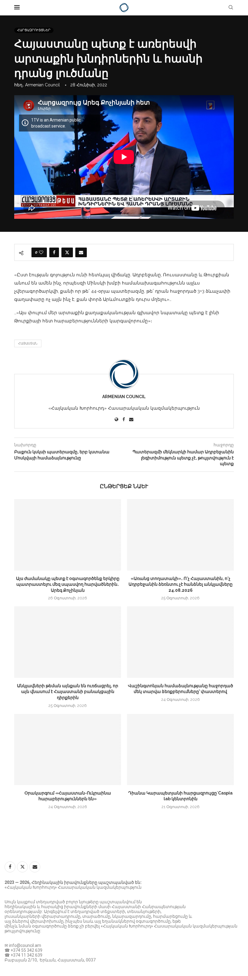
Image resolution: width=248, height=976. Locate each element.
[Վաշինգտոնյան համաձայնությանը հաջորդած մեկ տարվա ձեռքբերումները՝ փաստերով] (180, 642)
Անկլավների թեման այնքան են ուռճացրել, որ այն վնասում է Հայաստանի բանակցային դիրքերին (67, 691)
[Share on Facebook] (54, 252)
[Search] (231, 7)
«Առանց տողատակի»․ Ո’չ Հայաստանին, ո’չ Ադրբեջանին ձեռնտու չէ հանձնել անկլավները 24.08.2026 (181, 584)
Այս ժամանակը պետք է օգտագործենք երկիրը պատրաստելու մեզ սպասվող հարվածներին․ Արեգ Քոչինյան (67, 584)
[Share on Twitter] (67, 252)
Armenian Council (42, 84)
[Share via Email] (81, 252)
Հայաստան (28, 343)
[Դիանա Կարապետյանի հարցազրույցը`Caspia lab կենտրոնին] (180, 749)
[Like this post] (41, 252)
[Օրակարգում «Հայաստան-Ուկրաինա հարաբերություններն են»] (67, 749)
